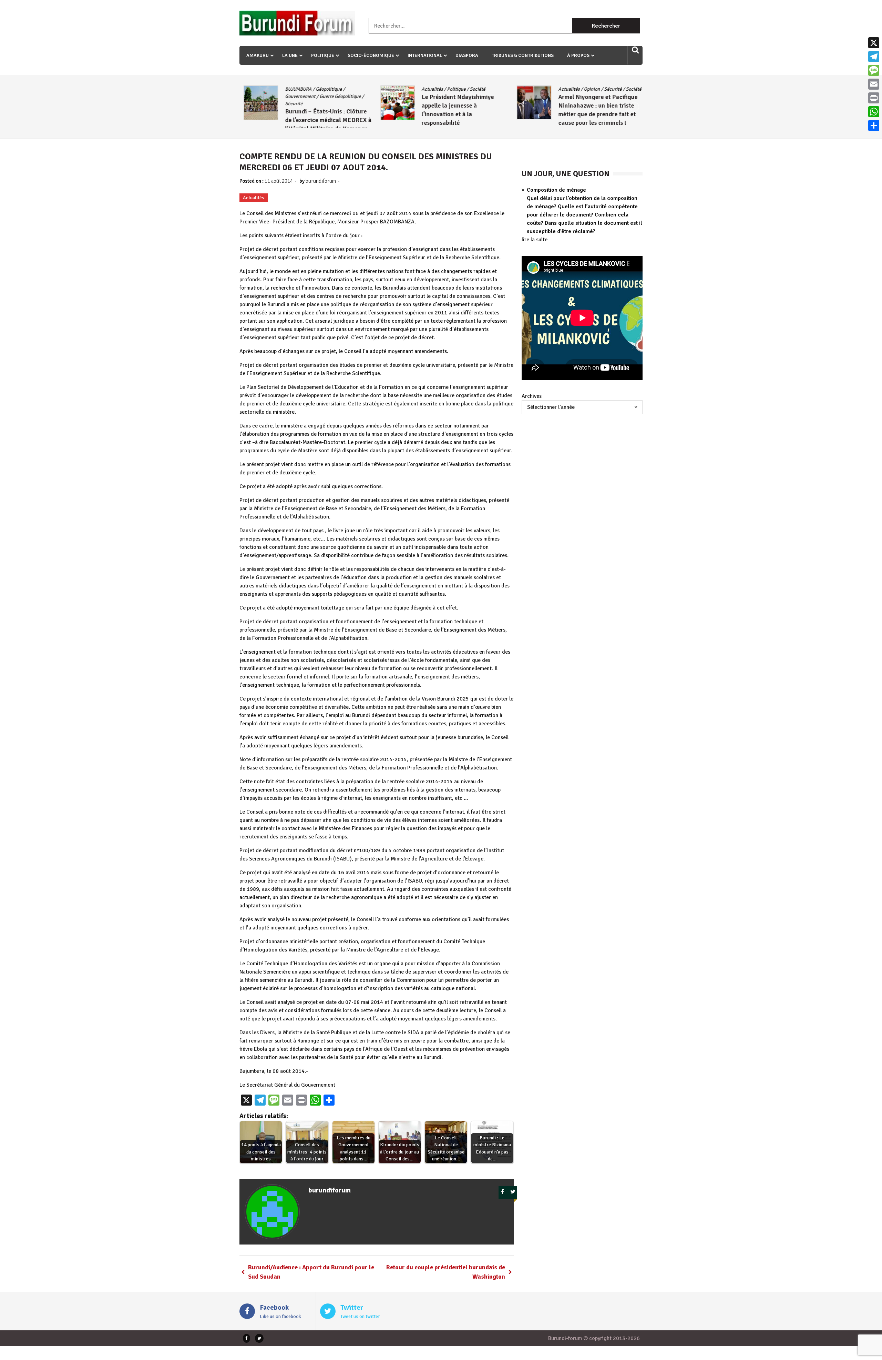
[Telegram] (874, 56)
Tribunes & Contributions (523, 55)
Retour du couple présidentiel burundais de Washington (445, 1271)
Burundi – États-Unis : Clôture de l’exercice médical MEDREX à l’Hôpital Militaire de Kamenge (324, 120)
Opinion (588, 89)
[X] (874, 43)
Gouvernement (296, 96)
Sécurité (289, 104)
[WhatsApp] (874, 112)
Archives (532, 396)
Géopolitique (324, 89)
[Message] (874, 70)
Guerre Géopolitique (336, 96)
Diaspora (466, 55)
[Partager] (874, 125)
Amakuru (257, 55)
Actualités (428, 89)
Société (473, 89)
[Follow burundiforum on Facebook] (503, 1193)
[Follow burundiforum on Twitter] (513, 1193)
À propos (578, 55)
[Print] (874, 98)
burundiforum (321, 181)
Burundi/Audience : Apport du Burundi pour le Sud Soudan (311, 1271)
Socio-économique (371, 55)
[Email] (874, 84)
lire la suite (534, 239)
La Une (290, 55)
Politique (322, 55)
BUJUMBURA (294, 89)
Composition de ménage (556, 190)
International (425, 55)
